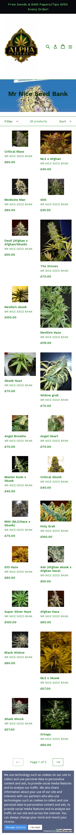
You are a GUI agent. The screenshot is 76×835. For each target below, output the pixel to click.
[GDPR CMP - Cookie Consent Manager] (64, 830)
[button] (15, 827)
